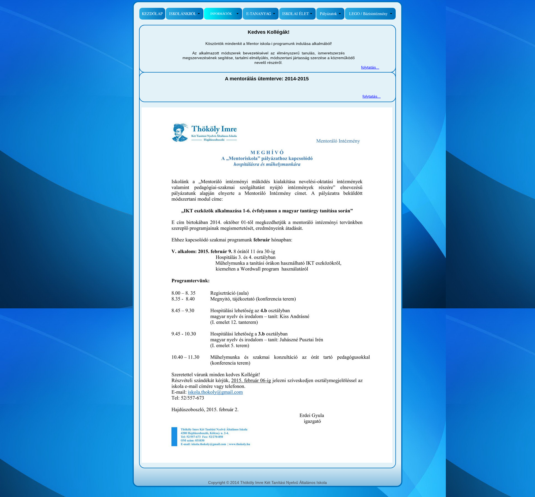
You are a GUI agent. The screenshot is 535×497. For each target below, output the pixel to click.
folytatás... (370, 67)
